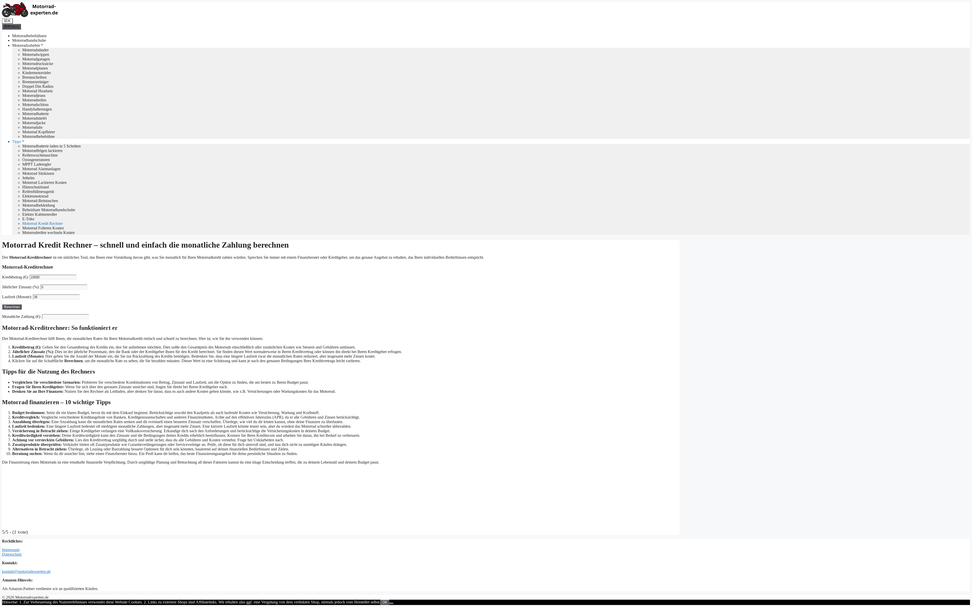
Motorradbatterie (35, 114)
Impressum (10, 550)
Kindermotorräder (36, 73)
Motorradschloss (35, 104)
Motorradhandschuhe (29, 40)
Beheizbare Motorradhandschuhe (48, 210)
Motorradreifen (34, 100)
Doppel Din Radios (37, 86)
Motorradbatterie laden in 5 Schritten (51, 146)
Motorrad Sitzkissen (38, 173)
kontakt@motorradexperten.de (26, 571)
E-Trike (28, 219)
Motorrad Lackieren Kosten (44, 182)
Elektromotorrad (35, 196)
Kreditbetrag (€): (15, 277)
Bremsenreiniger (35, 82)
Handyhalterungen (37, 109)
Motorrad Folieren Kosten (43, 228)
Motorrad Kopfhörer (38, 132)
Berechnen (12, 307)
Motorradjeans (33, 95)
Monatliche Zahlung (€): (21, 316)
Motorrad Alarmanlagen (41, 169)
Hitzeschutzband (35, 187)
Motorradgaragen (36, 59)
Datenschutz (12, 554)
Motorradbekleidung (38, 205)
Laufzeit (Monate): (17, 297)
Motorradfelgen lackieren (42, 150)
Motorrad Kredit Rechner (42, 223)
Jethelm (28, 178)
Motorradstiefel (34, 118)
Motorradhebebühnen (29, 36)
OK (384, 602)
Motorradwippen (35, 54)
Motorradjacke (34, 123)
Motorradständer (35, 50)
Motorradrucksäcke (37, 63)
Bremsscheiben (34, 77)
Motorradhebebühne (38, 136)
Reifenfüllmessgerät (38, 191)
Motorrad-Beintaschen (40, 201)
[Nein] (391, 603)
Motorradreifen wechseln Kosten (48, 232)
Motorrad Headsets (37, 91)
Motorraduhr (32, 127)
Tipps (16, 141)
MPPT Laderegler (36, 164)
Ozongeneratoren (36, 160)
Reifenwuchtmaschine (40, 155)
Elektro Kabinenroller (39, 214)
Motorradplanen (35, 68)
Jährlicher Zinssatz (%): (20, 287)
